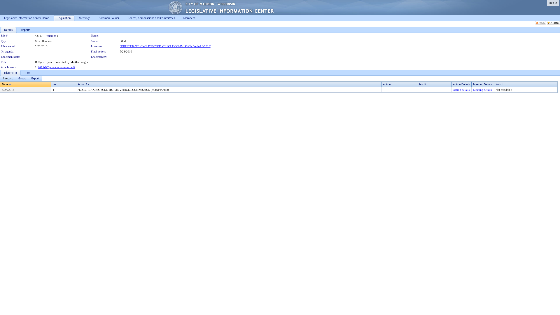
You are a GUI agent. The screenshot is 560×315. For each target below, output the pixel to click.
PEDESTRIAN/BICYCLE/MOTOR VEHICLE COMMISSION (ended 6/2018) (165, 46)
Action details (461, 89)
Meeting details (482, 89)
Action (387, 84)
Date (5, 84)
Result (422, 84)
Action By (83, 84)
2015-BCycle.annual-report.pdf (56, 67)
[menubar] (21, 78)
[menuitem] (8, 78)
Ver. (55, 84)
